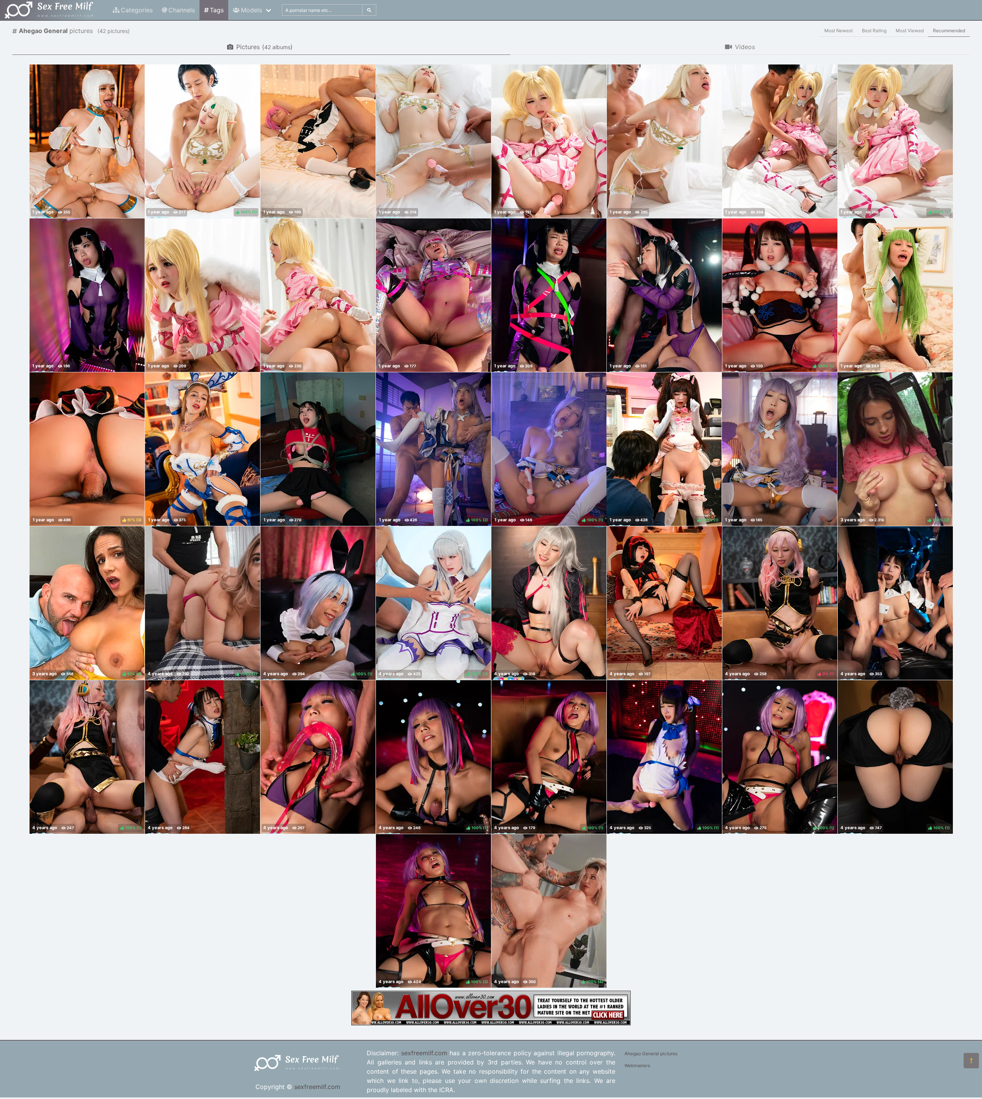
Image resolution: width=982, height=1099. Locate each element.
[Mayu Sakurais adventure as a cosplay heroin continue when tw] (664, 295)
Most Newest (838, 30)
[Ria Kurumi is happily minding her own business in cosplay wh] (202, 757)
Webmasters (637, 1065)
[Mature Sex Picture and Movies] (491, 1023)
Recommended (949, 30)
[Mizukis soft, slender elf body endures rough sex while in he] (664, 141)
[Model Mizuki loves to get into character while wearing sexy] (548, 603)
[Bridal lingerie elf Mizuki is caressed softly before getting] (433, 141)
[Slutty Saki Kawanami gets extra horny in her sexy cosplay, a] (318, 757)
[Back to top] (971, 1060)
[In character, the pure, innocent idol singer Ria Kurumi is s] (779, 141)
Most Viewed (910, 30)
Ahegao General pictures (650, 1053)
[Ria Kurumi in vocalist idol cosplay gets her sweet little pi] (548, 141)
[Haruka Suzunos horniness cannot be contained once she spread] (664, 603)
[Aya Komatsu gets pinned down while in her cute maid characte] (318, 141)
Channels (181, 10)
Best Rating (874, 30)
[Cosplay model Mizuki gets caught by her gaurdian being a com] (895, 295)
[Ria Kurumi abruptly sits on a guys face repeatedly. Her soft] (202, 295)
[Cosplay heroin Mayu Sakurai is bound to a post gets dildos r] (548, 295)
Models (251, 10)
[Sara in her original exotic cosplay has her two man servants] (87, 141)
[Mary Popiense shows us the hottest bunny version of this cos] (202, 449)
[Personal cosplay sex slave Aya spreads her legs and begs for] (433, 295)
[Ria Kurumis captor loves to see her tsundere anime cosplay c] (318, 449)
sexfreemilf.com (317, 1087)
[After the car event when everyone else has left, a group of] (895, 603)
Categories (137, 10)
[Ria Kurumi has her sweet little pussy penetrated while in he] (318, 295)
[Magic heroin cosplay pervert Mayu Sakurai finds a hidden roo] (87, 295)
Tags (217, 10)
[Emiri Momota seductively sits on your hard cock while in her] (779, 449)
